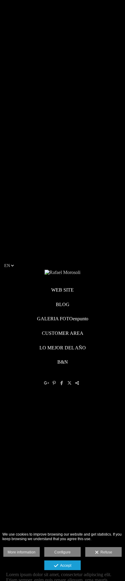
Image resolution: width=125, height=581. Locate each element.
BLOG (62, 304)
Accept (64, 565)
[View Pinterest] (55, 383)
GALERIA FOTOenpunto (62, 318)
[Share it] (78, 383)
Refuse (105, 552)
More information (21, 552)
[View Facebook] (62, 383)
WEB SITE (62, 289)
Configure (62, 552)
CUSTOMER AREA (62, 333)
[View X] (70, 383)
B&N (62, 362)
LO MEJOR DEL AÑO (62, 347)
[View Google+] (47, 383)
